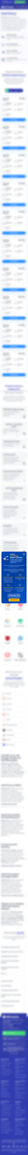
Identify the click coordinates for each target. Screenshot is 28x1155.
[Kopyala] (18, 595)
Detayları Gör (14, 599)
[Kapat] (24, 554)
